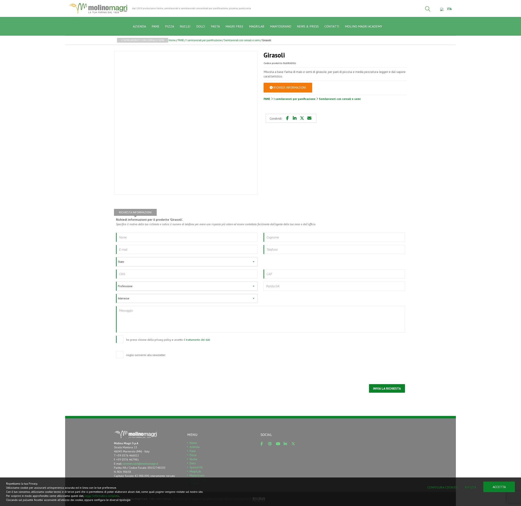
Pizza (193, 455)
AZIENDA (139, 26)
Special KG (196, 467)
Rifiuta (470, 487)
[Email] (309, 118)
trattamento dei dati (198, 340)
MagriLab (195, 471)
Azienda (194, 447)
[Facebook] (287, 118)
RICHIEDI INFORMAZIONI (289, 87)
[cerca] (428, 9)
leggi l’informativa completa (102, 496)
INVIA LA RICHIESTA (387, 388)
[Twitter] (302, 118)
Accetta (499, 487)
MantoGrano (197, 475)
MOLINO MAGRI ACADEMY (363, 26)
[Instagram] (271, 444)
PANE (155, 26)
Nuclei (193, 459)
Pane (193, 451)
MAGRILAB (256, 26)
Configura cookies (442, 487)
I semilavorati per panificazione (204, 40)
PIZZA (169, 26)
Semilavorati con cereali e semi (143, 40)
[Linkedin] (295, 118)
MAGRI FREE (234, 26)
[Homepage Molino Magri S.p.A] (97, 8)
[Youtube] (279, 444)
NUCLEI (185, 26)
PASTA (215, 26)
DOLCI (200, 26)
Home (172, 40)
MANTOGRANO (280, 26)
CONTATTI (331, 26)
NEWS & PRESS (308, 26)
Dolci (193, 463)
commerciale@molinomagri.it (140, 463)
